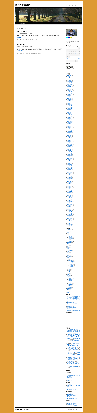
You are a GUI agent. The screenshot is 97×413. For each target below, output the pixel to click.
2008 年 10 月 (69, 190)
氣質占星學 (70, 241)
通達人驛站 (69, 379)
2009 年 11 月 (69, 173)
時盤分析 (70, 239)
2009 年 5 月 (69, 181)
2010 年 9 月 (69, 160)
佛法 (68, 231)
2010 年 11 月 (69, 158)
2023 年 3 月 (69, 75)
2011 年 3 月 (69, 153)
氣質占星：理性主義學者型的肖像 (73, 310)
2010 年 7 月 (69, 163)
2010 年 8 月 (69, 162)
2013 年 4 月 (69, 122)
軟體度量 (70, 284)
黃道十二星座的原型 (72, 347)
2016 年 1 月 (69, 93)
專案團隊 (71, 262)
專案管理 (70, 260)
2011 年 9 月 (69, 145)
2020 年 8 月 (69, 77)
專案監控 (71, 264)
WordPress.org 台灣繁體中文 (72, 405)
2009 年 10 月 (69, 174)
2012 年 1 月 (69, 140)
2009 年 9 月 (69, 176)
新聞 (68, 252)
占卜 (68, 233)
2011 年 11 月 (69, 142)
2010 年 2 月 (69, 169)
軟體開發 (69, 277)
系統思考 (70, 250)
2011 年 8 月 (69, 146)
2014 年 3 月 (69, 114)
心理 (68, 247)
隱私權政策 (22, 23)
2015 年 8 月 (69, 99)
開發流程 (70, 287)
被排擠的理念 (21, 45)
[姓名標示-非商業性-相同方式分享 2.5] (69, 67)
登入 (68, 402)
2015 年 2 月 (69, 107)
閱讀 (68, 289)
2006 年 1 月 (69, 225)
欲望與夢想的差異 (70, 302)
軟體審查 (70, 283)
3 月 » (79, 58)
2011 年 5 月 (69, 150)
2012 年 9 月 (69, 131)
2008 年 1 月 (69, 201)
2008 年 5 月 (69, 196)
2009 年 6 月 (69, 179)
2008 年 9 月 (69, 191)
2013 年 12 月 (69, 117)
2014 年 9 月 (69, 109)
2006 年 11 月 (69, 219)
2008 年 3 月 (69, 199)
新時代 (26, 39)
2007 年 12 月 (69, 202)
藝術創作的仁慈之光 (71, 308)
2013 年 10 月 (69, 118)
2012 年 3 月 (69, 139)
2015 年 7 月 (69, 100)
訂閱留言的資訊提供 (71, 404)
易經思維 (69, 254)
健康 (68, 232)
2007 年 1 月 (69, 216)
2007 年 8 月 (69, 208)
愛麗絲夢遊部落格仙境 (71, 395)
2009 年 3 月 (69, 183)
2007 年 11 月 (69, 204)
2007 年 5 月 (69, 211)
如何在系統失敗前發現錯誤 (73, 349)
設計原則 (70, 282)
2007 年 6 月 (69, 210)
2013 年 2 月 (69, 125)
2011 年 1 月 (69, 155)
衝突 (34, 39)
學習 (25, 53)
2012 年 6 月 (69, 135)
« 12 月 (67, 58)
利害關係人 (72, 261)
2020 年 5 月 (69, 81)
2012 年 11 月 (69, 128)
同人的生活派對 (22, 4)
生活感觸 (31, 39)
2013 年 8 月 (69, 121)
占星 (19, 53)
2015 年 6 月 (69, 102)
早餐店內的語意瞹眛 (75, 340)
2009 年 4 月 (69, 182)
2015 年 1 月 (69, 108)
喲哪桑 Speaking (70, 394)
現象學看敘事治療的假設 (72, 307)
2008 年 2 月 (69, 200)
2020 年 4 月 (69, 82)
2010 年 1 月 (69, 171)
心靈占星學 (70, 238)
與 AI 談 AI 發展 (70, 305)
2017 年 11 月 (69, 85)
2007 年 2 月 (69, 215)
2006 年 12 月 (69, 218)
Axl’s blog (69, 393)
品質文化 (70, 279)
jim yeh (31, 33)
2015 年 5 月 (69, 103)
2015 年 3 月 (69, 105)
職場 (68, 273)
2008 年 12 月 (69, 187)
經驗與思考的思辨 (70, 306)
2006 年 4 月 (69, 222)
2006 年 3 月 (69, 223)
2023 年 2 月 (69, 76)
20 (75, 53)
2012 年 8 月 (69, 132)
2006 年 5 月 (69, 220)
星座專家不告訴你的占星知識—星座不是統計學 (73, 332)
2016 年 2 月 (69, 91)
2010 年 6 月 (69, 164)
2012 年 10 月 (69, 130)
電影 (68, 291)
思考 (23, 39)
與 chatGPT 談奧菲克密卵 (72, 303)
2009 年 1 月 (69, 186)
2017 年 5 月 (69, 88)
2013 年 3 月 (69, 123)
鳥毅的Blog (69, 380)
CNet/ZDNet (69, 229)
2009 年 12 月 (69, 172)
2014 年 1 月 (69, 116)
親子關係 (69, 275)
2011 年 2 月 (69, 154)
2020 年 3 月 (69, 84)
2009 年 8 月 (69, 177)
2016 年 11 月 (69, 90)
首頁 (18, 23)
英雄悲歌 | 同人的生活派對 (73, 345)
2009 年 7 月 (69, 178)
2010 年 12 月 (69, 156)
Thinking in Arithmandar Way (72, 373)
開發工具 (70, 285)
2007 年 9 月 (69, 206)
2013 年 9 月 (69, 119)
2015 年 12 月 (69, 94)
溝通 (28, 39)
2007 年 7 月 (69, 209)
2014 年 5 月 (69, 112)
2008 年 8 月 (69, 192)
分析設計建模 (71, 278)
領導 (68, 292)
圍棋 (68, 243)
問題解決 (20, 39)
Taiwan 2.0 (69, 384)
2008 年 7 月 (69, 194)
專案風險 (71, 266)
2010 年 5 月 (69, 165)
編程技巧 (70, 280)
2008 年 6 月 (69, 195)
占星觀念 (22, 53)
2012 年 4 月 (69, 137)
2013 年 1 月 (69, 126)
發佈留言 (37, 39)
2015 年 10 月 (69, 96)
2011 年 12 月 (69, 141)
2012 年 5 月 (69, 136)
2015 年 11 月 (69, 95)
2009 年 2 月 (69, 185)
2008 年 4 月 (69, 197)
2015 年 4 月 (69, 104)
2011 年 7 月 (69, 148)
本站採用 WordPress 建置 (72, 409)
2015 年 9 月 (69, 98)
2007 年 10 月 (69, 205)
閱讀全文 (20, 37)
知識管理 (70, 268)
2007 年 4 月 (69, 213)
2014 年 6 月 (69, 111)
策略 (69, 269)
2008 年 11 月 (69, 188)
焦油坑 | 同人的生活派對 (72, 348)
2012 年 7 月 (69, 133)
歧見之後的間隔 (22, 31)
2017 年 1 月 (69, 89)
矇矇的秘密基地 (70, 377)
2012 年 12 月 (69, 127)
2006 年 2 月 (69, 224)
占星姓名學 (70, 236)
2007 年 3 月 (69, 214)
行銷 (69, 271)
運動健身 (69, 288)
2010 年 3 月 (69, 168)
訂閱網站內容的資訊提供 (72, 403)
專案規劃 (71, 265)
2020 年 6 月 (69, 80)
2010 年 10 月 (69, 159)
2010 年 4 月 (69, 167)
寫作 (27, 53)
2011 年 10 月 (69, 144)
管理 (68, 259)
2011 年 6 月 (69, 149)
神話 (68, 257)
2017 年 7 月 (69, 86)
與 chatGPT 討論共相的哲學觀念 (73, 298)
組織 (69, 270)
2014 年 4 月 (69, 113)
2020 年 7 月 (69, 79)
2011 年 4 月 (69, 151)
